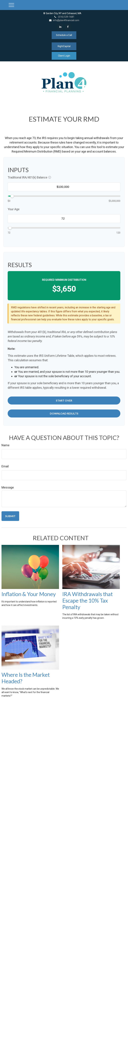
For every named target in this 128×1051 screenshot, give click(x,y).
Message (8, 487)
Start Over (64, 400)
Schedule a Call (64, 35)
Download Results (64, 413)
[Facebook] (68, 27)
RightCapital (64, 46)
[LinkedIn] (60, 27)
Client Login (64, 55)
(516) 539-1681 (66, 16)
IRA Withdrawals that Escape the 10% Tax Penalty (87, 600)
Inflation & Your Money (29, 594)
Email (5, 466)
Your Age (14, 209)
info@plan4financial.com (66, 20)
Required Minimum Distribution (64, 279)
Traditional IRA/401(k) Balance (27, 177)
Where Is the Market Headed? (26, 677)
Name (6, 445)
